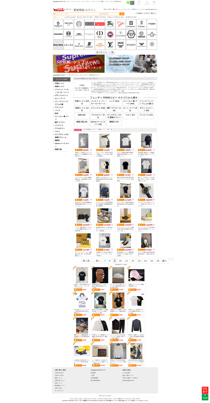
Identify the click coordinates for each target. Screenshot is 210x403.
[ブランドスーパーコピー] (63, 9)
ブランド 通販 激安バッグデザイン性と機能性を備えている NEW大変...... (83, 229)
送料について (58, 383)
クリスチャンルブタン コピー (105, 398)
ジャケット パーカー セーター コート (62, 90)
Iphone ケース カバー (62, 144)
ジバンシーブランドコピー (76, 398)
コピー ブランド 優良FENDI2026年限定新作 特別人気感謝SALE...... (125, 204)
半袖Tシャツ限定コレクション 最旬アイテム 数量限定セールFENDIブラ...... (83, 154)
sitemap (146, 400)
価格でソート (102, 129)
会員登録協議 (94, 378)
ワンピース (59, 125)
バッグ (57, 110)
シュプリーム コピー (70, 17)
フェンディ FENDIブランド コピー (100, 92)
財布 (56, 113)
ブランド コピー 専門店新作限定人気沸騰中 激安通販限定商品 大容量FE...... (104, 204)
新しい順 (109, 129)
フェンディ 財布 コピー (118, 398)
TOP (205, 398)
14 (145, 260)
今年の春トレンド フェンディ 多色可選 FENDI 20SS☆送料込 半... (81, 311)
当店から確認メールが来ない (130, 378)
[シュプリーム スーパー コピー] (79, 55)
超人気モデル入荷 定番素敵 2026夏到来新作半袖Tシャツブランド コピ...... (83, 204)
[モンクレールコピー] (131, 64)
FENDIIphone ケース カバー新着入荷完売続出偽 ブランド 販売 (99, 286)
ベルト (57, 131)
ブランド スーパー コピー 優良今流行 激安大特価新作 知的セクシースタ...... (125, 229)
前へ (98, 260)
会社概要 (93, 372)
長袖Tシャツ (59, 86)
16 (158, 260)
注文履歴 (139, 13)
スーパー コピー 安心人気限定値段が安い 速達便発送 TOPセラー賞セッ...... (83, 179)
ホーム (74, 75)
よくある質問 (126, 372)
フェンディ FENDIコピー (89, 75)
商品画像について (60, 385)
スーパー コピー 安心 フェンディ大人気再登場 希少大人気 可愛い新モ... (118, 286)
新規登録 (79, 9)
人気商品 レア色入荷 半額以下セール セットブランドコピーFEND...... (104, 254)
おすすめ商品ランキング (90, 129)
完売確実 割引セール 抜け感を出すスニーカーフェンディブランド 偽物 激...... (104, 229)
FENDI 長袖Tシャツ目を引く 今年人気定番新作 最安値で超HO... (136, 336)
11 (126, 260)
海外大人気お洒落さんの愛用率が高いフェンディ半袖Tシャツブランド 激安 (100, 311)
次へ (164, 260)
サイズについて (59, 390)
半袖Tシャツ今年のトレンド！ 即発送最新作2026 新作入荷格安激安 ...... (104, 179)
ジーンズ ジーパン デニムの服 (62, 102)
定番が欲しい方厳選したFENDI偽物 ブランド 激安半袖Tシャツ (118, 311)
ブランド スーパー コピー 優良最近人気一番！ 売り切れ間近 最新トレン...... (83, 254)
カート (153, 13)
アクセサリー (60, 128)
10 (120, 260)
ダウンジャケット (61, 95)
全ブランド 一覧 (105, 52)
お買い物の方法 (59, 372)
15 (151, 260)
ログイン (90, 9)
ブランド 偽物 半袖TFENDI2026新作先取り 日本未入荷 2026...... (146, 254)
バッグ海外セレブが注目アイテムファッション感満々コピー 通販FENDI (100, 361)
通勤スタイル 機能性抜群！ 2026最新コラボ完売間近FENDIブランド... (82, 336)
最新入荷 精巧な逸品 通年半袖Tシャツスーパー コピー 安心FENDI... (125, 179)
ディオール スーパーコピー (90, 398)
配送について (58, 378)
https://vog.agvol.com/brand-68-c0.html (128, 92)
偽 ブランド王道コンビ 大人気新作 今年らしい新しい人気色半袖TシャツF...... (146, 179)
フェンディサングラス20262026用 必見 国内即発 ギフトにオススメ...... (146, 229)
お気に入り (147, 13)
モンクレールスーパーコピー (85, 17)
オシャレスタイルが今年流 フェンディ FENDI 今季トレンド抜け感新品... (118, 336)
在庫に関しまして (60, 380)
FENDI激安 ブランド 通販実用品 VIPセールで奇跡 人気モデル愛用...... (125, 254)
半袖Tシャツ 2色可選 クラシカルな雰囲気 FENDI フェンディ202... (136, 311)
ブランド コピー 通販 (98, 1)
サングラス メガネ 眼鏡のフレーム (62, 136)
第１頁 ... (87, 260)
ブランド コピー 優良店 (80, 400)
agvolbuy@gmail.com (151, 9)
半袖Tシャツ (59, 83)
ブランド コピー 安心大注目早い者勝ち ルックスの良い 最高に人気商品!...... (104, 154)
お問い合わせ (58, 388)
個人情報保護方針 (95, 380)
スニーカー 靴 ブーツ (62, 117)
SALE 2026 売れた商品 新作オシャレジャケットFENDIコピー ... (136, 361)
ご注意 (92, 375)
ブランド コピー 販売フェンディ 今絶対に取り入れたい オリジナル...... (146, 204)
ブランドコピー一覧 (109, 9)
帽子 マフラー (60, 122)
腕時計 (57, 140)
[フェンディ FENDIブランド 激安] (82, 85)
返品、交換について (128, 375)
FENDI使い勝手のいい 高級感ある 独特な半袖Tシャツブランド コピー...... (146, 154)
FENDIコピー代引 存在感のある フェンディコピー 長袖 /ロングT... (118, 361)
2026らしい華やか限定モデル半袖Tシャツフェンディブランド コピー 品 (82, 286)
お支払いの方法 (59, 375)
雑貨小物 (58, 149)
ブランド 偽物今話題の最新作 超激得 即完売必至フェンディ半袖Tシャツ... (125, 154)
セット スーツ (60, 98)
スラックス (59, 107)
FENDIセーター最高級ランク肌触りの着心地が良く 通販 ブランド (100, 336)
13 (139, 260)
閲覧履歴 (205, 390)
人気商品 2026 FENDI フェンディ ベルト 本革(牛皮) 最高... (82, 361)
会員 (116, 9)
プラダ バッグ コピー (100, 17)
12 (132, 260)
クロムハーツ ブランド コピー (115, 17)
